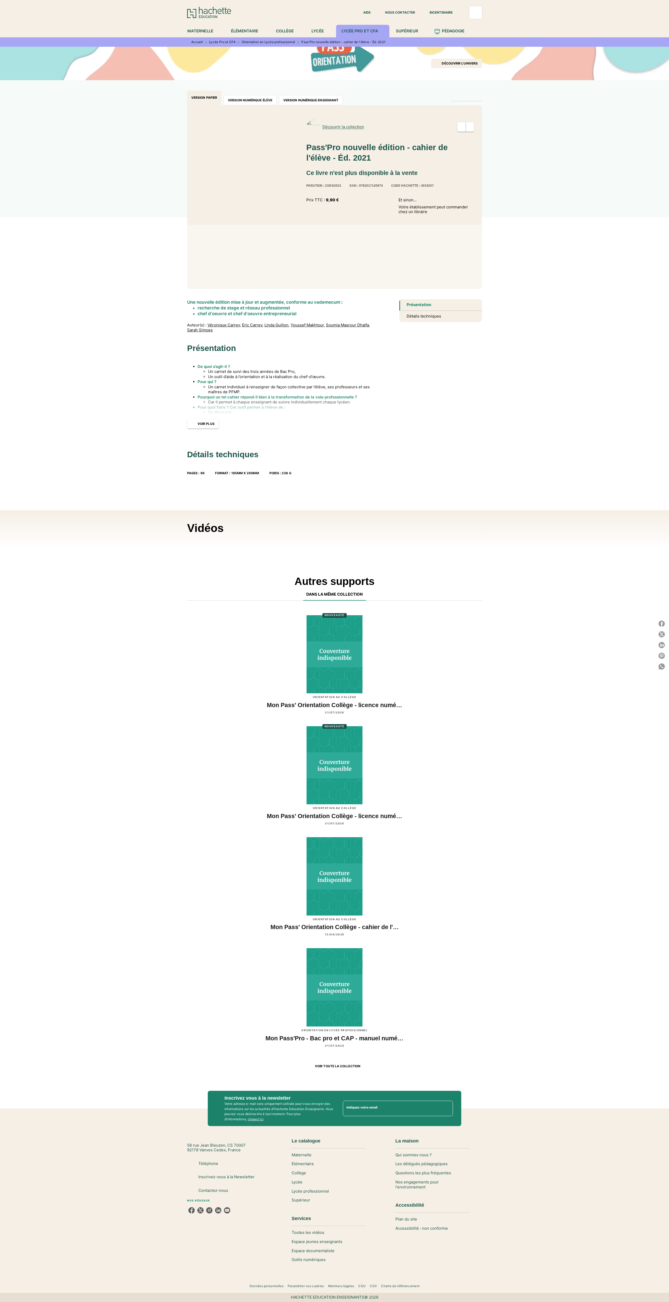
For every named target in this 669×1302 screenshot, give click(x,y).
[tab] (203, 31)
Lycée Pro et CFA (222, 42)
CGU (362, 1286)
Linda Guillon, (277, 325)
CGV (373, 1286)
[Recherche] (475, 12)
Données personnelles (267, 1286)
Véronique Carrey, (224, 325)
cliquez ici (255, 1119)
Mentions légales (341, 1286)
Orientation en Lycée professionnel (268, 42)
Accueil (197, 42)
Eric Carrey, (252, 325)
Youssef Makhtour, (308, 325)
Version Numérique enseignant (310, 100)
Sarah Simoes (200, 330)
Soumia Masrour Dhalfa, (348, 325)
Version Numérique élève (250, 100)
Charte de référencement (400, 1286)
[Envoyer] (446, 1108)
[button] (364, 12)
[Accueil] (209, 12)
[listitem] (191, 1210)
